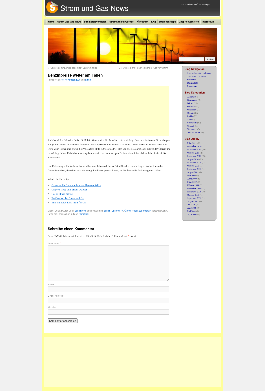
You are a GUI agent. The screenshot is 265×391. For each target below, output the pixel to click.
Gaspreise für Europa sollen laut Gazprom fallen (73, 67)
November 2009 (194, 162)
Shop (189, 119)
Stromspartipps (167, 21)
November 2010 (194, 149)
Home (51, 21)
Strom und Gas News (94, 8)
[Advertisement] (109, 111)
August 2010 (192, 159)
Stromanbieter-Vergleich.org (199, 73)
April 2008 (192, 214)
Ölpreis (127, 210)
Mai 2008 (191, 211)
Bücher (190, 103)
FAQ (153, 21)
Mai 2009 (191, 175)
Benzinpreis (80, 210)
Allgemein (191, 96)
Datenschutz (192, 82)
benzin (107, 210)
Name (51, 284)
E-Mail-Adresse (56, 295)
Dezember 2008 (194, 188)
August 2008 (192, 201)
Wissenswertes (193, 132)
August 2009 (192, 172)
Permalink (84, 213)
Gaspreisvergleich (189, 21)
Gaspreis (116, 210)
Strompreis (192, 122)
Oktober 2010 (193, 152)
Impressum (208, 21)
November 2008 (194, 191)
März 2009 (192, 181)
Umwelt (190, 125)
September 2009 (194, 168)
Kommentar (54, 243)
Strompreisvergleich (95, 21)
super (135, 210)
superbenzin (145, 210)
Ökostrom (142, 21)
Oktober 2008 (193, 194)
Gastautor (191, 79)
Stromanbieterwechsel (121, 21)
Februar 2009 (193, 185)
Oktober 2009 (193, 165)
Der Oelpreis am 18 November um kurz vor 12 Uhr (145, 67)
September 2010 (194, 155)
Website (52, 306)
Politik (190, 116)
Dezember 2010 (194, 146)
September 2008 (194, 198)
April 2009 (192, 178)
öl (122, 210)
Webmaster (192, 129)
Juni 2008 (191, 207)
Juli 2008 (191, 204)
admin (88, 79)
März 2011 (192, 142)
